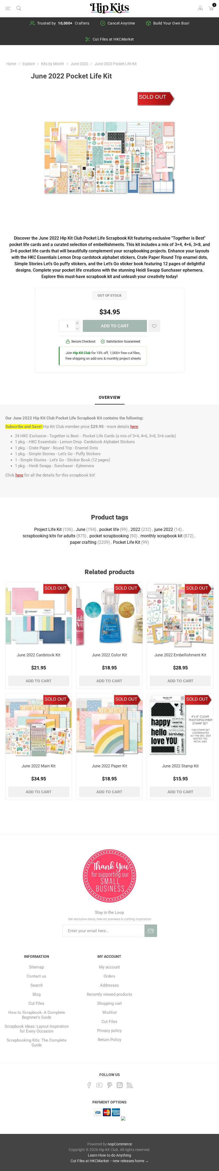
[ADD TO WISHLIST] (154, 326)
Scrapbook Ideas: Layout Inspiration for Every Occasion (37, 1029)
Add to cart (115, 326)
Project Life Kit (48, 529)
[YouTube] (99, 1085)
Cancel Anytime (121, 23)
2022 (135, 529)
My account (109, 967)
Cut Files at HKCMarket (113, 39)
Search (36, 985)
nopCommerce (120, 1144)
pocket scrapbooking (109, 535)
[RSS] (130, 1085)
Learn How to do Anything (109, 1155)
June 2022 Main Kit (39, 766)
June (80, 529)
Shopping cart (109, 1003)
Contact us (36, 976)
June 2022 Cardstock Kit (38, 655)
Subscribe (150, 930)
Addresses (109, 985)
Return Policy (109, 1039)
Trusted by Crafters (63, 23)
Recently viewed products (109, 994)
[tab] (109, 397)
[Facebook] (89, 1085)
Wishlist (109, 1012)
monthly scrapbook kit (161, 535)
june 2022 (163, 529)
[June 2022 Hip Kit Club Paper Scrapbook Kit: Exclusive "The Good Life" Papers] (109, 727)
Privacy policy (109, 1030)
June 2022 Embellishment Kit (180, 655)
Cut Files (36, 1003)
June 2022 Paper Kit (109, 766)
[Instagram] (119, 1085)
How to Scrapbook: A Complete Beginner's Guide (36, 1015)
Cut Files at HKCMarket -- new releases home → (110, 1161)
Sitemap (36, 967)
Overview (109, 397)
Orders (109, 976)
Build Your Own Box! (171, 23)
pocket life (109, 529)
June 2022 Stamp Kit (180, 766)
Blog (37, 994)
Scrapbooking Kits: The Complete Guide (37, 1042)
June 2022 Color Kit (109, 655)
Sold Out (152, 97)
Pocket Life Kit (126, 542)
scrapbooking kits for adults (49, 535)
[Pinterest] (109, 1085)
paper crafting (83, 542)
